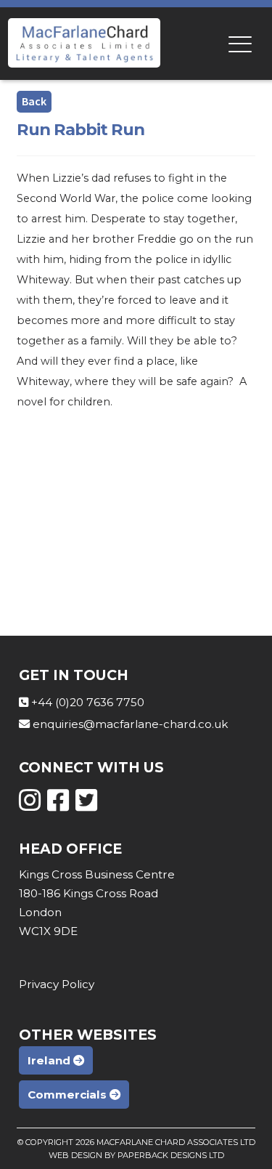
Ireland (50, 1060)
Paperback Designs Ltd (171, 1155)
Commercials (69, 1094)
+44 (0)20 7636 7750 (87, 702)
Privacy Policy (56, 984)
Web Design (75, 1155)
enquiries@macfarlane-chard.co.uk (130, 724)
